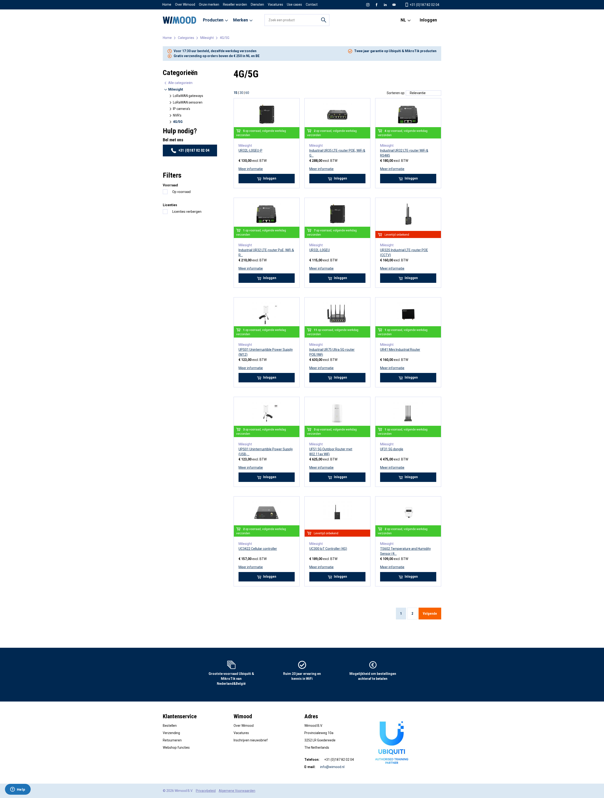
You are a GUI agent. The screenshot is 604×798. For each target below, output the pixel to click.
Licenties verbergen (186, 211)
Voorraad (170, 185)
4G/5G (224, 38)
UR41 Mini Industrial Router (400, 349)
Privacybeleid (206, 791)
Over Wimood (185, 4)
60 (247, 93)
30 (241, 93)
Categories (186, 38)
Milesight (207, 38)
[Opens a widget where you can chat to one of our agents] (18, 790)
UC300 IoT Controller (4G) (328, 549)
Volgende (430, 613)
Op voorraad (181, 192)
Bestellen (170, 725)
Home (166, 4)
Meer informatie (251, 169)
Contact (312, 4)
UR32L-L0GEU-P (250, 150)
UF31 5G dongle (391, 449)
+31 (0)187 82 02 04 (424, 5)
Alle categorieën (180, 83)
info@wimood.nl (332, 767)
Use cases (294, 4)
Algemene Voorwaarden (237, 791)
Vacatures (275, 4)
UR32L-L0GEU (319, 250)
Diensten (257, 4)
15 (235, 93)
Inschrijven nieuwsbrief (251, 740)
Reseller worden (235, 4)
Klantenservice (180, 716)
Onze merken (209, 4)
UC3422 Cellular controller (258, 549)
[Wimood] (179, 20)
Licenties (170, 205)
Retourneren (172, 740)
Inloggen (428, 19)
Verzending (171, 733)
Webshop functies (176, 747)
